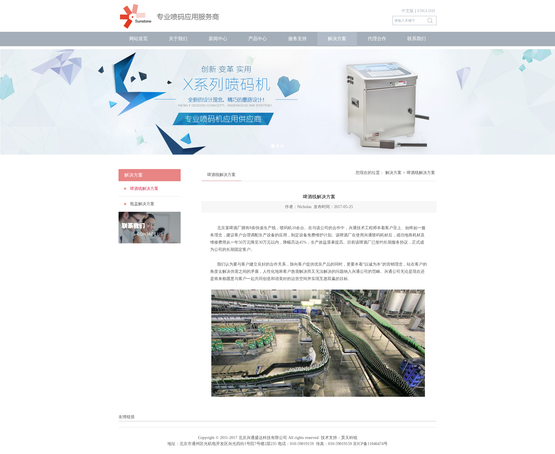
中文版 (408, 11)
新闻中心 (218, 38)
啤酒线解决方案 (144, 188)
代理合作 (377, 38)
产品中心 (257, 38)
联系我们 (416, 38)
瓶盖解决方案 (142, 204)
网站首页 (138, 38)
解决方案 (337, 38)
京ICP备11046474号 (370, 444)
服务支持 (297, 38)
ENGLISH (426, 11)
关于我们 (178, 38)
